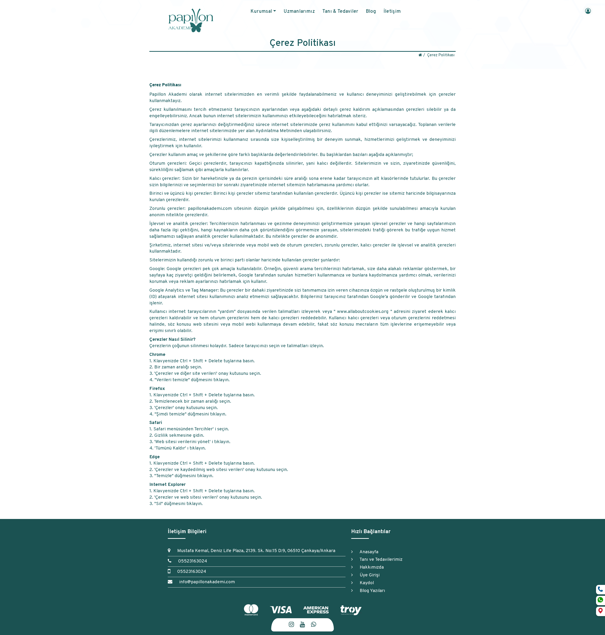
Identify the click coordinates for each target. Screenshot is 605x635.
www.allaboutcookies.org (363, 312)
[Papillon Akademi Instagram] (291, 625)
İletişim (392, 12)
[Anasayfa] (420, 55)
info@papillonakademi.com (205, 582)
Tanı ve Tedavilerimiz (378, 559)
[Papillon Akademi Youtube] (302, 625)
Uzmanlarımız (299, 12)
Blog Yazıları (370, 591)
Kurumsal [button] (261, 12)
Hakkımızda (369, 567)
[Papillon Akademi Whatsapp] (314, 625)
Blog (371, 12)
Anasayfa (366, 552)
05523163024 (190, 561)
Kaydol (364, 583)
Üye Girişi (367, 575)
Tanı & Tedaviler (340, 12)
